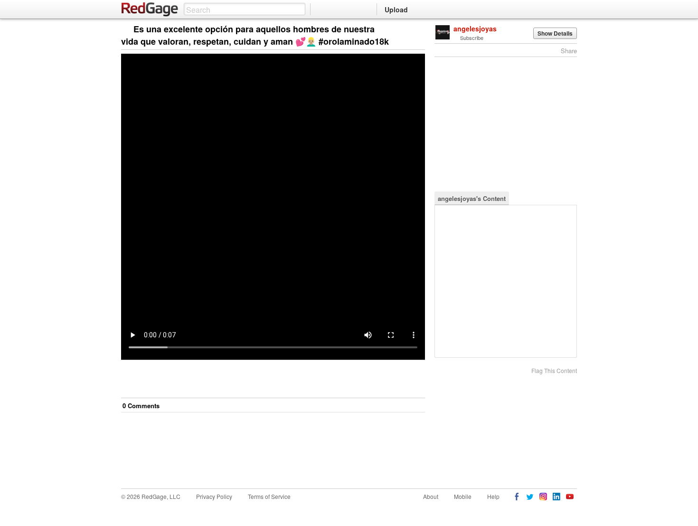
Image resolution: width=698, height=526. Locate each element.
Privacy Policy (214, 496)
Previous (417, 30)
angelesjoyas (475, 28)
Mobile (463, 496)
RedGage (150, 9)
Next (404, 30)
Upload (396, 9)
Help (493, 496)
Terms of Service (269, 496)
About (430, 496)
